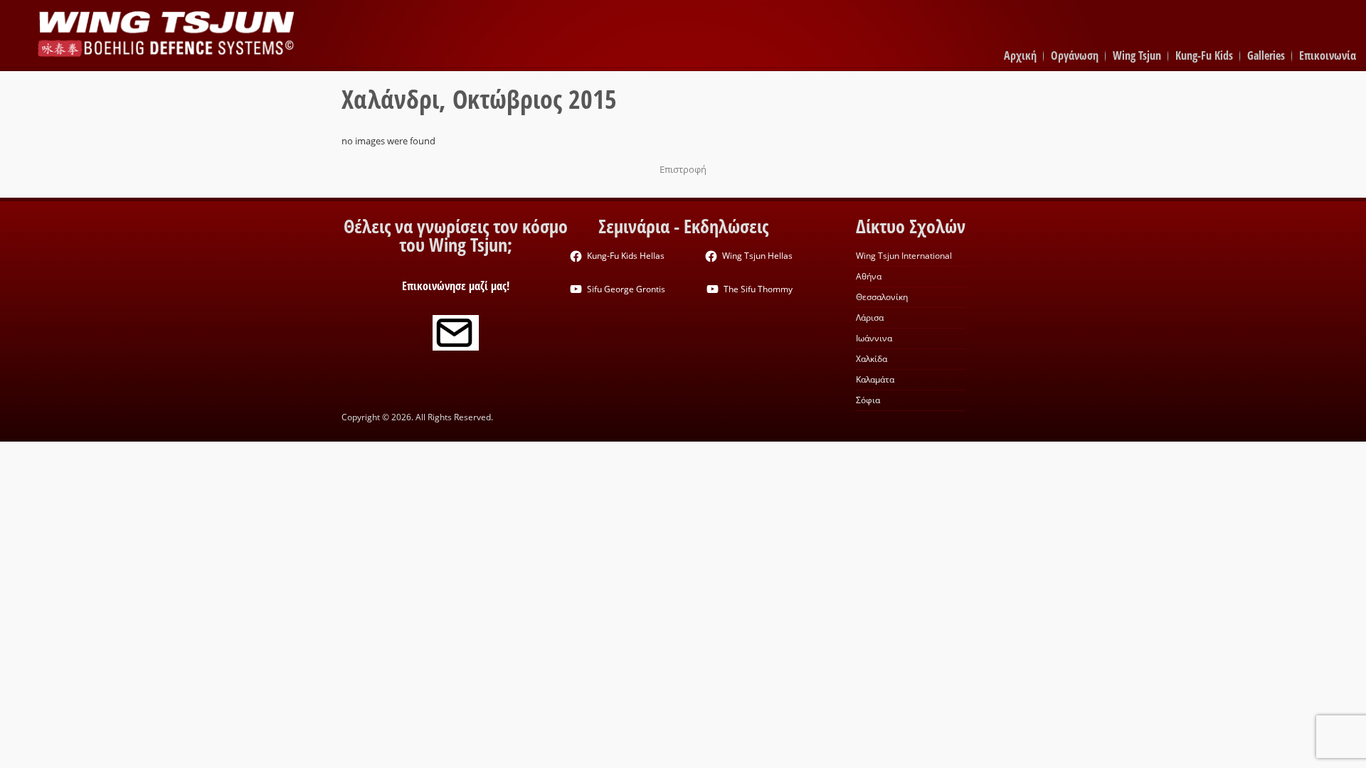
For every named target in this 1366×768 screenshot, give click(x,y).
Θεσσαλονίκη (882, 297)
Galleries (1266, 55)
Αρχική (1020, 55)
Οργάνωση (1074, 55)
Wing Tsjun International (904, 256)
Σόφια (868, 400)
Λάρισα (870, 317)
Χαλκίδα (871, 359)
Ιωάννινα (874, 338)
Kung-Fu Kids (1204, 55)
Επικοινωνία (1327, 55)
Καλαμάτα (875, 379)
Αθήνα (868, 276)
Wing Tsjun (1137, 55)
